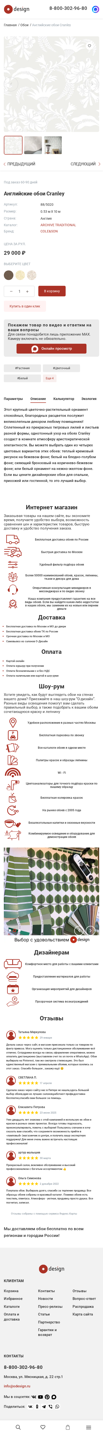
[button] (79, 930)
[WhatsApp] (57, 1406)
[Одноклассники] (37, 1406)
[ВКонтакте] (30, 1406)
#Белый (22, 378)
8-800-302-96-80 (68, 8)
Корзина (11, 1291)
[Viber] (50, 1406)
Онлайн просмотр (56, 348)
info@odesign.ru (17, 1386)
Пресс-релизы (50, 1306)
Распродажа (83, 1306)
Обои (24, 25)
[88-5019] (31, 275)
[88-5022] (20, 275)
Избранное (13, 1299)
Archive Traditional (58, 225)
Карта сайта (83, 1314)
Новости (45, 1299)
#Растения (22, 368)
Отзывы (79, 1291)
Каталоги (12, 1306)
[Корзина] (67, 1427)
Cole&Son (49, 231)
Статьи (44, 1314)
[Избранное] (42, 1427)
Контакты (46, 1291)
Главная (10, 25)
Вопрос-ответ (84, 1299)
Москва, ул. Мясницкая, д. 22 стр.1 (33, 1377)
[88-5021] (8, 275)
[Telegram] (44, 1406)
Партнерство (49, 1322)
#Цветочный (61, 368)
